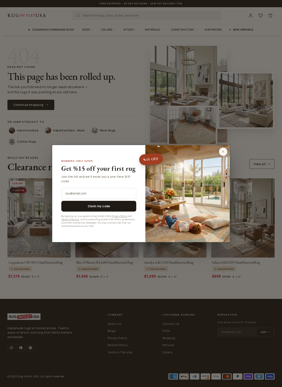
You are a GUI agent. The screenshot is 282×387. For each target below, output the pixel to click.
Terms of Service (70, 219)
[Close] (223, 152)
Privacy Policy (119, 216)
